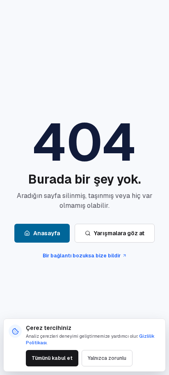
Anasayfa (46, 233)
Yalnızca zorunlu (107, 358)
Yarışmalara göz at (119, 233)
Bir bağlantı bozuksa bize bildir (82, 255)
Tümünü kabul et (52, 358)
